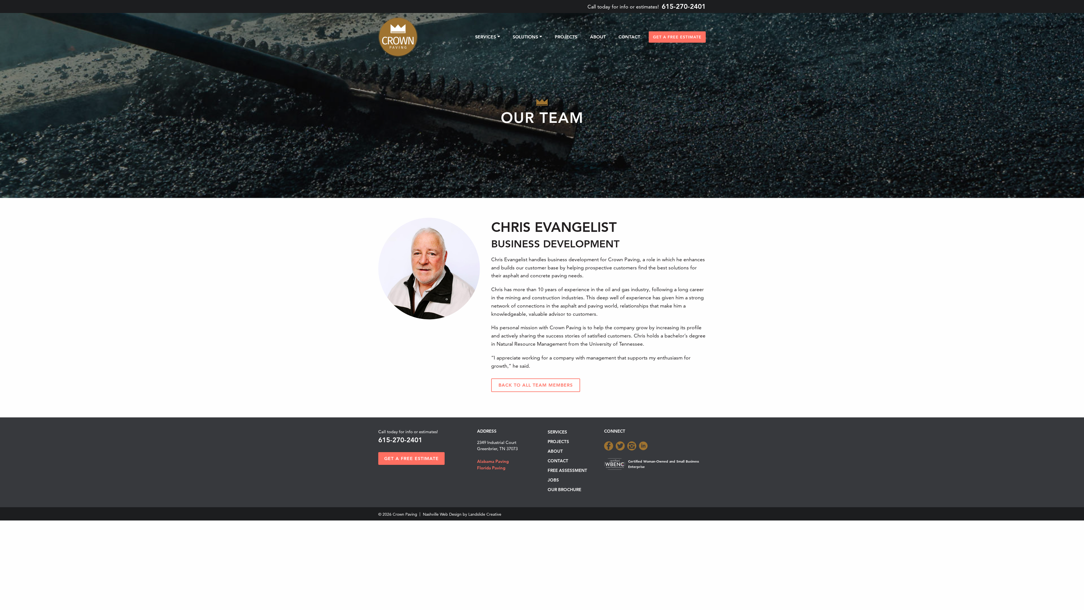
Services (485, 37)
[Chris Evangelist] (429, 268)
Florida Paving (491, 467)
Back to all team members (536, 385)
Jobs (553, 480)
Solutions (525, 37)
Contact (629, 37)
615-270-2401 (684, 6)
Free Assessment (567, 470)
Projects (566, 37)
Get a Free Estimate (677, 37)
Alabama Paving (493, 461)
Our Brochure (564, 489)
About (598, 37)
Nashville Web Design (442, 514)
